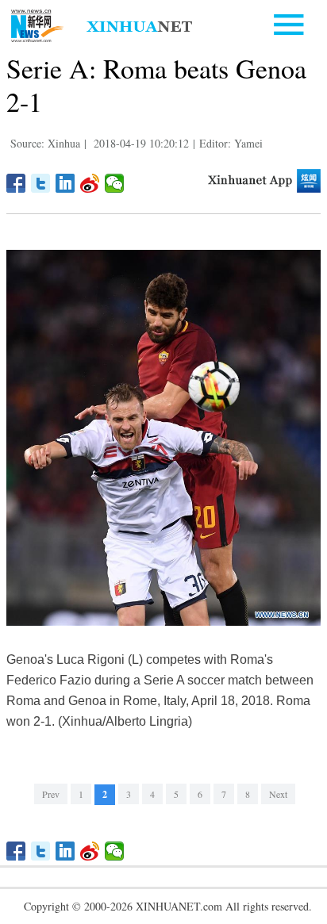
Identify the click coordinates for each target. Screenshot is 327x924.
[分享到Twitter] (41, 183)
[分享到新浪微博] (90, 183)
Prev (51, 794)
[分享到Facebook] (16, 183)
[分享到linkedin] (65, 183)
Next (278, 794)
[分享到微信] (115, 183)
